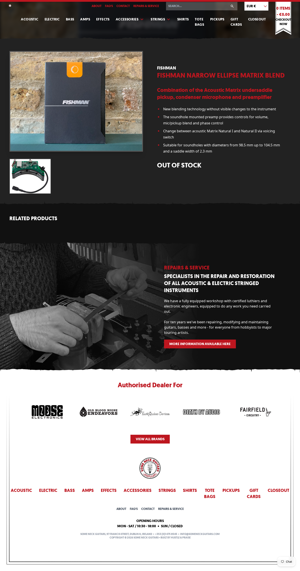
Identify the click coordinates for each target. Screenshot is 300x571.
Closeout (257, 19)
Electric (52, 19)
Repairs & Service (146, 6)
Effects (103, 19)
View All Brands (150, 439)
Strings (158, 19)
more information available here (200, 344)
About (96, 6)
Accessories (127, 19)
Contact (123, 6)
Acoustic (29, 19)
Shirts (183, 19)
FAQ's (109, 6)
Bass (70, 19)
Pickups (217, 19)
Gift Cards (236, 22)
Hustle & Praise (181, 537)
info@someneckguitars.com (200, 534)
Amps (85, 19)
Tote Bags (199, 22)
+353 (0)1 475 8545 (166, 534)
